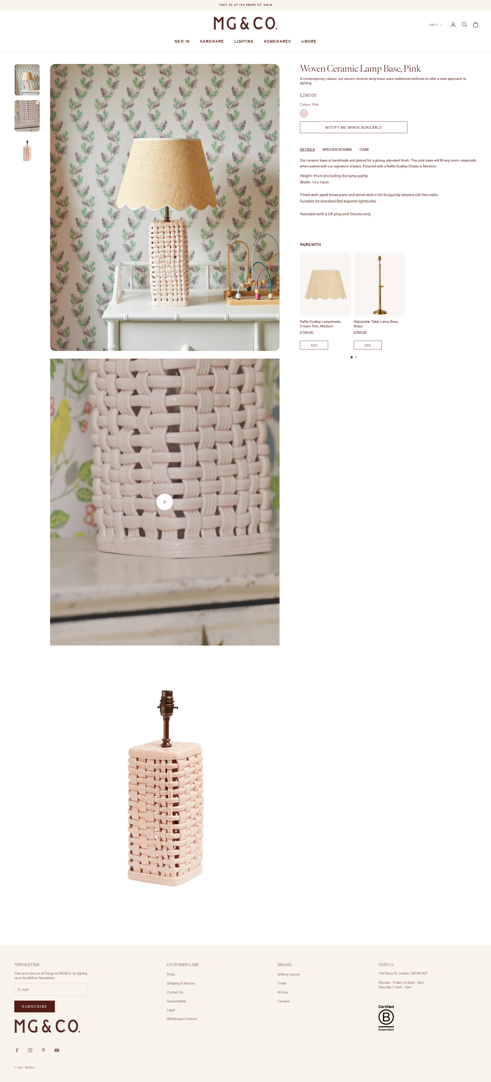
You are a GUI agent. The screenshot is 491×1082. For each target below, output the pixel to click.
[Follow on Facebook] (16, 1050)
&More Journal (288, 974)
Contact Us (175, 992)
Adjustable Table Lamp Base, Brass (376, 323)
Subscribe (434, 1059)
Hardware (212, 42)
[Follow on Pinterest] (43, 1050)
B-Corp (283, 992)
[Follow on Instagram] (30, 1050)
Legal (171, 1010)
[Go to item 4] (27, 151)
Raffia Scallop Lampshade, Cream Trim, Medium (320, 323)
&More (309, 42)
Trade (282, 983)
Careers (283, 1001)
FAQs (171, 974)
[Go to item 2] (27, 80)
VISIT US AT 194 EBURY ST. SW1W (245, 5)
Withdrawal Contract (182, 1018)
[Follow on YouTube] (56, 1050)
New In (181, 42)
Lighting (243, 42)
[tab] (352, 357)
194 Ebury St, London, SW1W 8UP (403, 973)
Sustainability (176, 1001)
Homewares (277, 42)
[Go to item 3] (27, 116)
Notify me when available (353, 127)
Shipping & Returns (181, 983)
